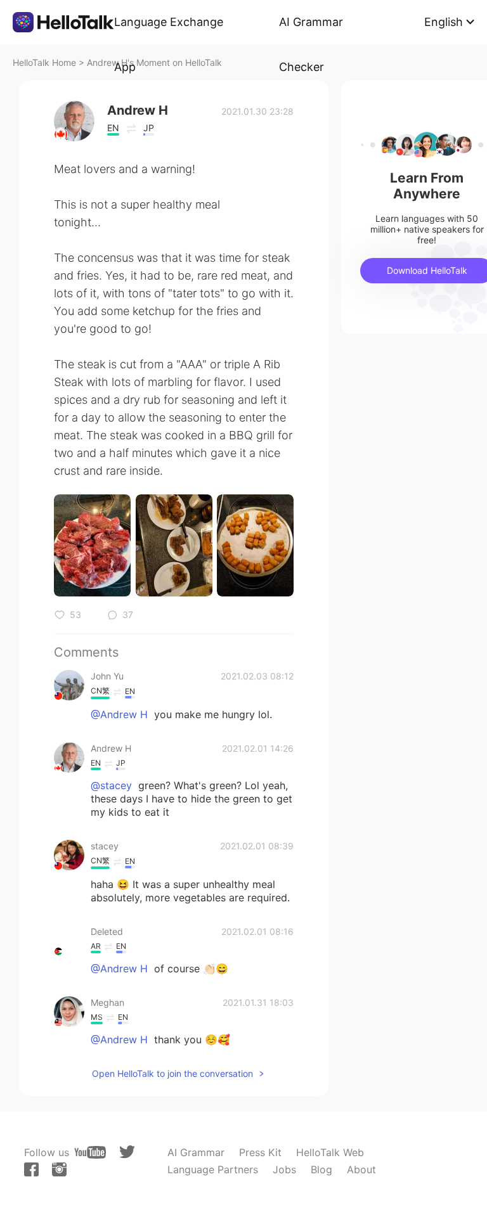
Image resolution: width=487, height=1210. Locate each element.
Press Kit (260, 1152)
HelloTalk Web (330, 1152)
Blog (321, 1169)
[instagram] (59, 1169)
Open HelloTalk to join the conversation (172, 1073)
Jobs (284, 1169)
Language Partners (212, 1169)
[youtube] (90, 1152)
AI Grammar (195, 1152)
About (361, 1169)
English (443, 22)
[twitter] (127, 1152)
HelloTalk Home (44, 62)
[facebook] (31, 1169)
